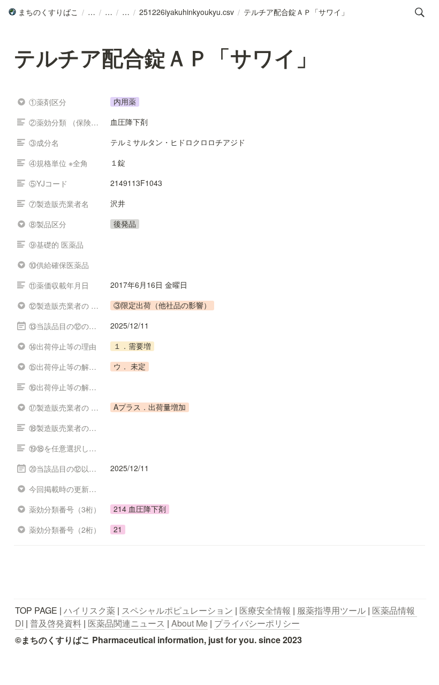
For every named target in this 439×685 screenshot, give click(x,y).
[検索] (419, 12)
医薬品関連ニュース (126, 623)
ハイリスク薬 (89, 610)
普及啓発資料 (55, 623)
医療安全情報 (265, 610)
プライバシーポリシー (257, 623)
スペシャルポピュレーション (177, 610)
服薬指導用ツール (331, 610)
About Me (189, 623)
